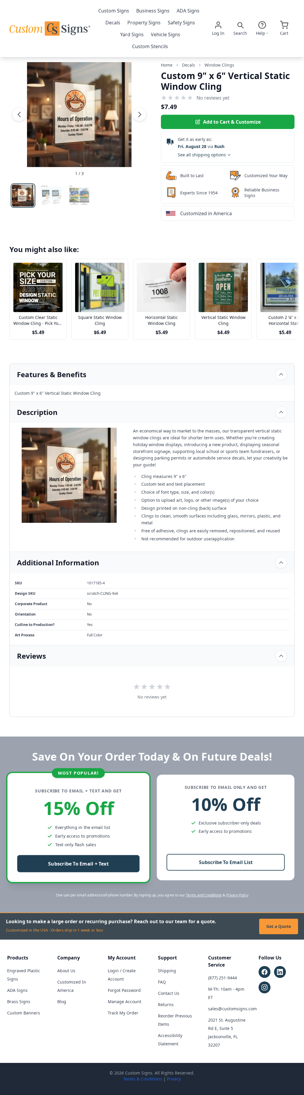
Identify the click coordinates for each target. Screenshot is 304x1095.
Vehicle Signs (165, 34)
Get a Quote (278, 926)
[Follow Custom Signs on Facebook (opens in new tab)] (264, 972)
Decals (112, 22)
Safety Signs (181, 22)
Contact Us (168, 993)
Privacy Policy (237, 895)
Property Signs (144, 22)
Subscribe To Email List (226, 862)
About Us (66, 970)
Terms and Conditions (204, 895)
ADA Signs (188, 10)
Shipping (167, 970)
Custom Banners (23, 1013)
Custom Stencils (150, 46)
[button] (19, 114)
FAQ (162, 982)
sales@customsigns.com (232, 1008)
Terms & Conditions (142, 1079)
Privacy (174, 1079)
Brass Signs (18, 1001)
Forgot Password (124, 990)
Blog (61, 1001)
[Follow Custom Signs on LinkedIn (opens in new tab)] (280, 972)
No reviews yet (213, 98)
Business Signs (153, 10)
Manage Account (124, 1001)
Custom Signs (113, 10)
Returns (166, 1004)
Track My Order (123, 1013)
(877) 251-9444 (222, 978)
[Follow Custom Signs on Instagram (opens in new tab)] (264, 987)
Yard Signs (132, 34)
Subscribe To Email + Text (78, 863)
